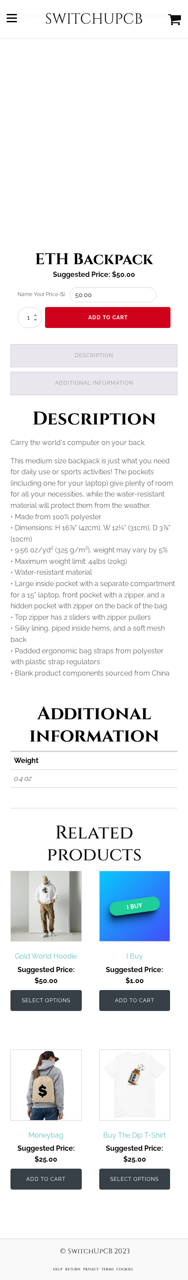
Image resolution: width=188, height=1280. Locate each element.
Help (58, 1269)
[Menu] (12, 19)
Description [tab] (94, 355)
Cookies (124, 1269)
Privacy (91, 1269)
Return (72, 1269)
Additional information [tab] (94, 383)
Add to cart (108, 317)
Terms (107, 1269)
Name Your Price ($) (41, 294)
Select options (46, 1000)
